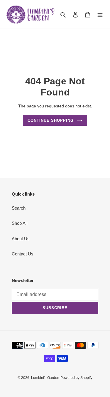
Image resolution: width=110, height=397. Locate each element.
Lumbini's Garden (45, 378)
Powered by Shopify (76, 378)
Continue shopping (51, 120)
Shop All (19, 223)
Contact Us (22, 253)
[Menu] (100, 14)
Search (19, 208)
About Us (21, 238)
